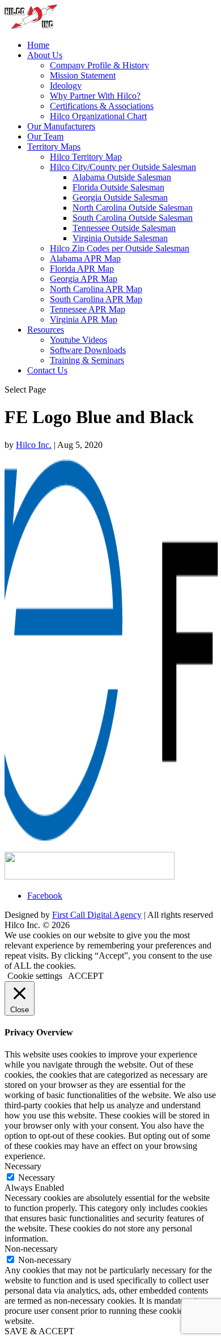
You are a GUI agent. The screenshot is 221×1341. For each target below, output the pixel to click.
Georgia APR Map (83, 279)
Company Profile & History (99, 65)
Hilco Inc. (34, 445)
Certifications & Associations (102, 106)
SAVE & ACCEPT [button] (39, 1331)
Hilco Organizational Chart (98, 116)
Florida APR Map (82, 268)
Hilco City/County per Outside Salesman (123, 167)
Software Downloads (88, 350)
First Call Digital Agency (97, 915)
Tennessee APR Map (87, 309)
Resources (45, 329)
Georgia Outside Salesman (120, 197)
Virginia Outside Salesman (120, 238)
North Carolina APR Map (96, 289)
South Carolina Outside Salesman (133, 218)
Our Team (45, 136)
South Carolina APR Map (96, 299)
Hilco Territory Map (86, 157)
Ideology (66, 85)
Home (38, 45)
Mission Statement (83, 75)
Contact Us (47, 370)
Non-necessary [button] (31, 1248)
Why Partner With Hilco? (95, 96)
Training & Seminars (87, 360)
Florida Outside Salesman (118, 187)
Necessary (36, 1177)
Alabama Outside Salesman (122, 177)
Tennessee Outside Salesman (124, 228)
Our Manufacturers (61, 126)
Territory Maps (53, 146)
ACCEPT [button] (86, 976)
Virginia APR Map (83, 319)
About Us (44, 55)
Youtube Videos (78, 340)
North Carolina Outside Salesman (133, 207)
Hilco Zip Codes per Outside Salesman (119, 248)
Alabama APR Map (85, 258)
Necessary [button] (23, 1166)
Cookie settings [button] (34, 976)
